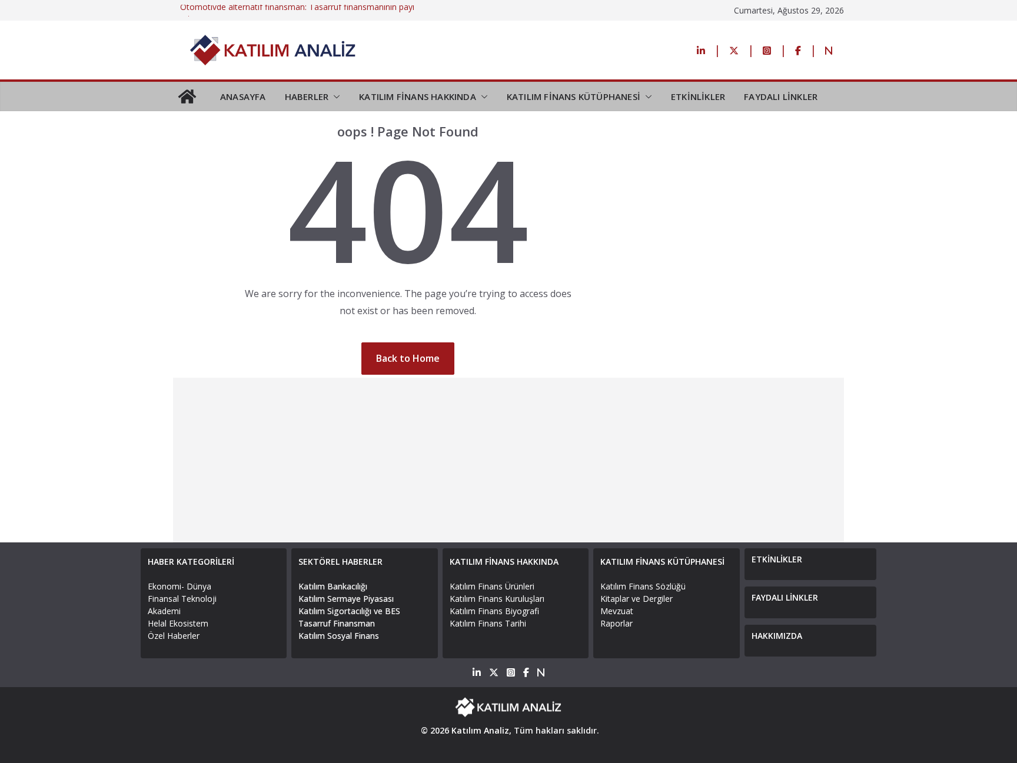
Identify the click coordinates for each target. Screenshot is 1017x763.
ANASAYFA (243, 96)
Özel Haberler (174, 635)
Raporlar (616, 623)
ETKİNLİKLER (698, 96)
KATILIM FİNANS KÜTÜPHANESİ (573, 96)
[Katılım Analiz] (187, 96)
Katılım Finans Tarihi (488, 623)
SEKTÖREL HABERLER (340, 561)
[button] (334, 96)
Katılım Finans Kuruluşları (497, 598)
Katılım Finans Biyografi (494, 611)
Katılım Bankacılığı (332, 586)
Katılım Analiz (480, 730)
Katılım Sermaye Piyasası (346, 598)
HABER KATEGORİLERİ (191, 561)
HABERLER (307, 96)
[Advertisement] (508, 460)
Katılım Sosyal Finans (338, 635)
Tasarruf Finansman (336, 623)
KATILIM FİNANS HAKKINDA (417, 96)
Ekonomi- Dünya (179, 586)
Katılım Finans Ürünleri (492, 586)
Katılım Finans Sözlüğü (643, 586)
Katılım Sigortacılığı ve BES (349, 611)
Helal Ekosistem (178, 623)
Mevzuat (616, 611)
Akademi (164, 611)
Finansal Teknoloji (182, 598)
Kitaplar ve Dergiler (636, 598)
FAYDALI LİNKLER (780, 96)
